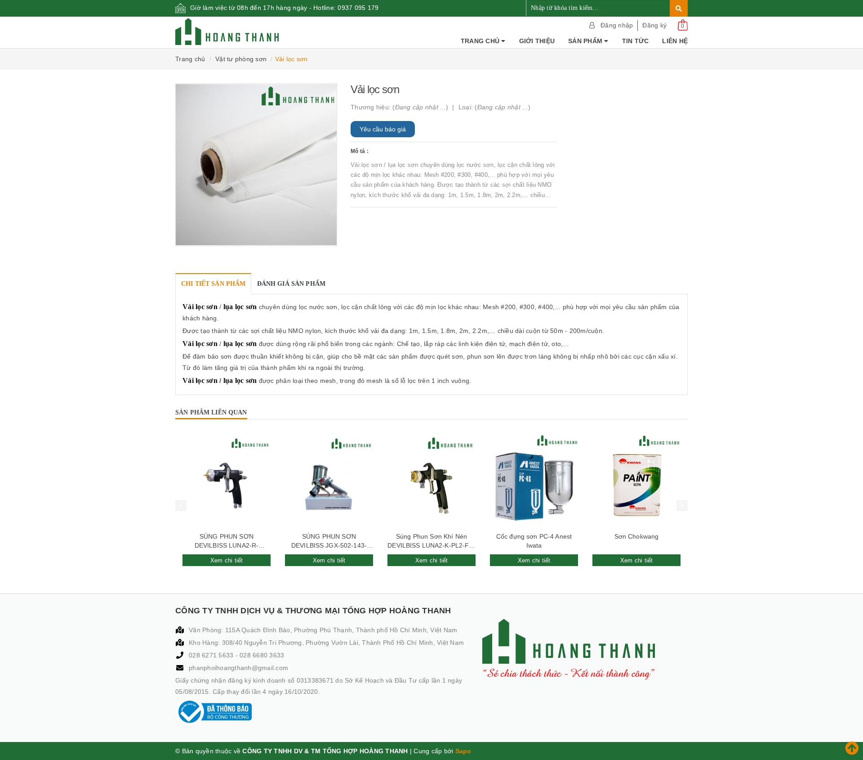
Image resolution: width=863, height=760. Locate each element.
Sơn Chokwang (636, 536)
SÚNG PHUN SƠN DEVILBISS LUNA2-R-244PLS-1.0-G (227, 541)
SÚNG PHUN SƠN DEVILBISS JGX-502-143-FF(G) (329, 541)
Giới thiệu (537, 41)
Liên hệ (675, 41)
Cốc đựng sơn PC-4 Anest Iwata (534, 541)
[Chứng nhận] (213, 711)
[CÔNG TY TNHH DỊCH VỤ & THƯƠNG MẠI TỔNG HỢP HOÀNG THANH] (227, 31)
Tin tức (635, 41)
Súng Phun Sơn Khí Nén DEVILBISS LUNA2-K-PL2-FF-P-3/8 (431, 541)
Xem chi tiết (226, 560)
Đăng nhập (617, 25)
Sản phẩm (586, 41)
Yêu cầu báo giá (383, 129)
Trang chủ (481, 41)
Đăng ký (654, 25)
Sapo (463, 751)
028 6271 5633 (212, 655)
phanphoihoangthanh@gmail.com (238, 667)
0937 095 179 (358, 7)
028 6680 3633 (262, 655)
